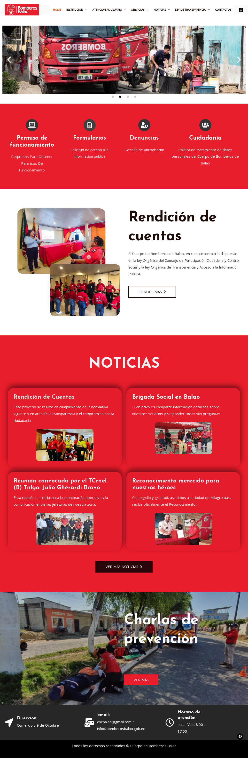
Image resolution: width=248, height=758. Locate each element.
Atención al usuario (107, 9)
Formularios (89, 138)
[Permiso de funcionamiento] (32, 125)
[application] (85, 9)
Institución (74, 9)
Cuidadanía (205, 138)
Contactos (223, 9)
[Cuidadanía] (205, 125)
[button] (9, 59)
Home (57, 9)
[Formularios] (90, 125)
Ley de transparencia (190, 9)
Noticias (160, 9)
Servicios (137, 9)
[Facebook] (241, 10)
